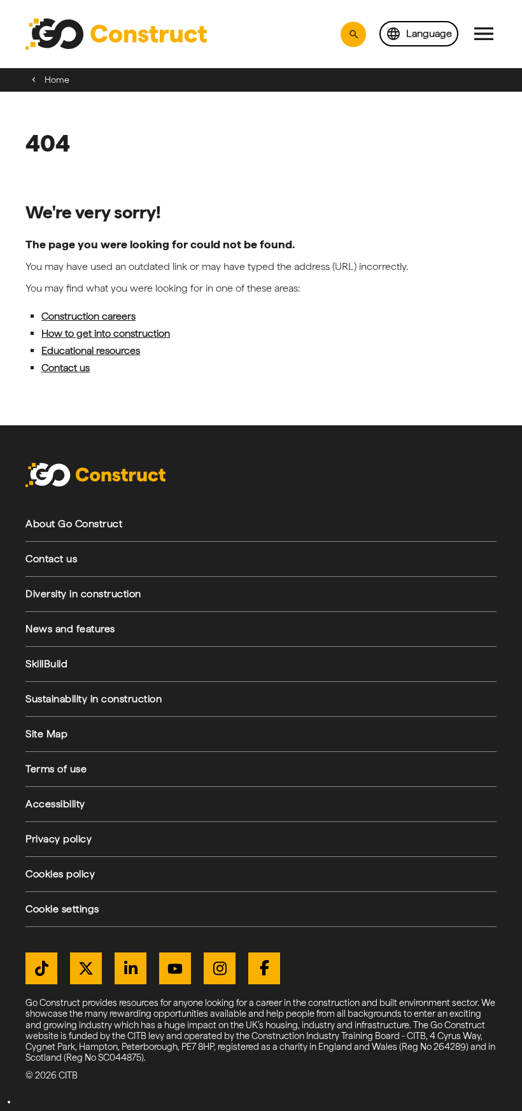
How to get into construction (105, 333)
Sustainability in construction (93, 699)
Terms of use (56, 769)
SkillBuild (46, 664)
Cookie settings (62, 909)
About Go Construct (73, 524)
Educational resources (90, 350)
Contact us (65, 368)
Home (57, 79)
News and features (70, 629)
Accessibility (55, 804)
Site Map (46, 734)
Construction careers (88, 316)
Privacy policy (58, 839)
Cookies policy (60, 874)
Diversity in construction (83, 594)
